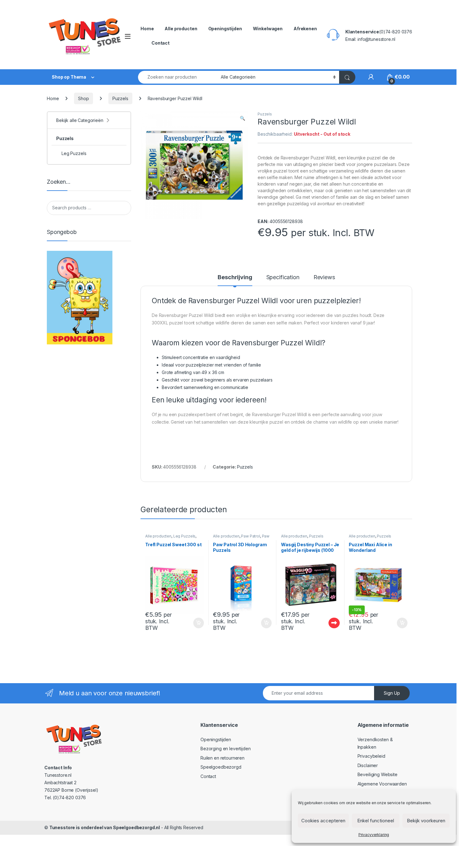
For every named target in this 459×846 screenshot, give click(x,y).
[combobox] (177, 77)
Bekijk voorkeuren (426, 821)
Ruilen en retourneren (222, 758)
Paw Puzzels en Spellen (241, 538)
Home (147, 28)
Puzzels (120, 98)
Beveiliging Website (377, 774)
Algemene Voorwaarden (382, 783)
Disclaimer (368, 765)
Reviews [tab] (324, 277)
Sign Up (392, 693)
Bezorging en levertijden (225, 748)
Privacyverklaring (373, 834)
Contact (160, 43)
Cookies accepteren (323, 821)
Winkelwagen (268, 28)
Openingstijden (225, 28)
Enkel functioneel (375, 821)
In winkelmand (192, 623)
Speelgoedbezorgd (220, 767)
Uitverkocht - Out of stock (327, 623)
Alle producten (181, 28)
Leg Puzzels (184, 536)
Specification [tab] (282, 277)
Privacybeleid (371, 756)
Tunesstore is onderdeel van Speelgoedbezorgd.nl (104, 827)
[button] (242, 118)
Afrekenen (305, 28)
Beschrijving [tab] (235, 277)
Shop (83, 98)
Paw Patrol (250, 536)
